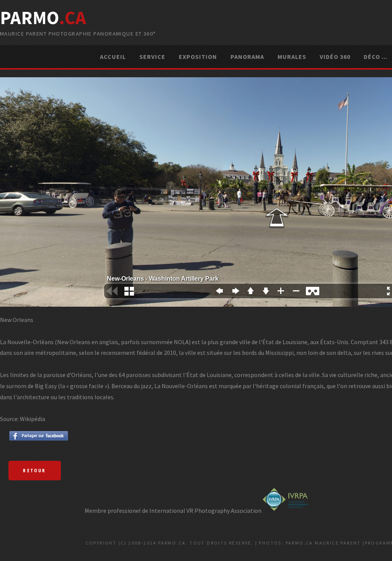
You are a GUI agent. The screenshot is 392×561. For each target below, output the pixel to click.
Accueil (113, 56)
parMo (43, 17)
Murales (292, 56)
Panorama (247, 56)
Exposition (198, 56)
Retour (34, 470)
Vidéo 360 (335, 56)
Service (152, 56)
